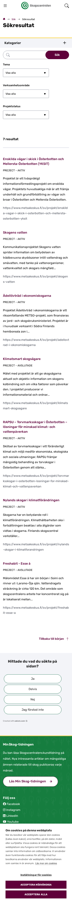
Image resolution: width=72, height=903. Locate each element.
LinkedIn (12, 816)
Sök (14, 19)
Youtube (13, 821)
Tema (6, 64)
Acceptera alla (36, 894)
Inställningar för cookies (36, 874)
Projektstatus (11, 106)
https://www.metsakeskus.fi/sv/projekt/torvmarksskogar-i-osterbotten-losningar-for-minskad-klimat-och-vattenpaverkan (36, 481)
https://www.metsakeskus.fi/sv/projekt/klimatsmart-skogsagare (35, 405)
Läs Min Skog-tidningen (33, 781)
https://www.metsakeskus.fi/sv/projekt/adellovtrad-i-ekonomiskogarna (36, 342)
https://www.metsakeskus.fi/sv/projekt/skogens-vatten (35, 279)
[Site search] (66, 5)
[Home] (4, 19)
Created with (14, 721)
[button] (32, 678)
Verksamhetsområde (16, 85)
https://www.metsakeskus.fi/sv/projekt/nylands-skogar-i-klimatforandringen (36, 546)
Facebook (13, 804)
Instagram (13, 810)
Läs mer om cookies (46, 863)
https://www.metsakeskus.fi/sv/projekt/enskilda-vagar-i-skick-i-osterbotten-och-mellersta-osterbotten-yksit (35, 213)
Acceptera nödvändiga (36, 884)
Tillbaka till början (52, 638)
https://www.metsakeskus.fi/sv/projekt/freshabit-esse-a (36, 610)
